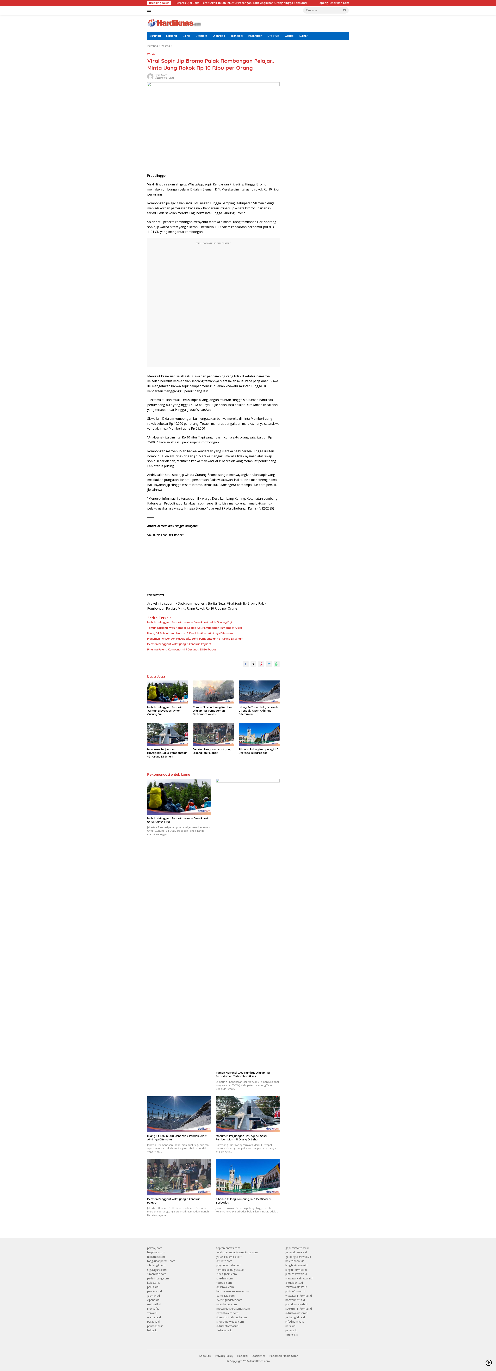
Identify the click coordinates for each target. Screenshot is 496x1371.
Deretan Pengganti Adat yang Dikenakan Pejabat (179, 644)
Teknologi (237, 36)
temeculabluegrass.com (231, 1269)
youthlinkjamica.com (229, 1257)
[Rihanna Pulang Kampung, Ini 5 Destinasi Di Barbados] (259, 734)
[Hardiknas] (174, 23)
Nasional (171, 36)
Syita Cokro (161, 75)
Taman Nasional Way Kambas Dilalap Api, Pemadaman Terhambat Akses (195, 628)
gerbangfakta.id (295, 1317)
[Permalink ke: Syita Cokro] (150, 76)
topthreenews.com (228, 1248)
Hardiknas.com (260, 1361)
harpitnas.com (156, 1252)
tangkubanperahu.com (161, 1261)
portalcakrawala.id (296, 1304)
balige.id (152, 1330)
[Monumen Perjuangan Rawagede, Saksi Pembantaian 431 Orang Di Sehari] (167, 734)
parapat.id (153, 1321)
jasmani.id (153, 1295)
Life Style (273, 36)
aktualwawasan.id (296, 1313)
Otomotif (201, 36)
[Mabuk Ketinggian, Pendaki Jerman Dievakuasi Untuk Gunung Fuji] (167, 692)
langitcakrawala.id (296, 1265)
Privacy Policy (224, 1356)
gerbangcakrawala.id (298, 1257)
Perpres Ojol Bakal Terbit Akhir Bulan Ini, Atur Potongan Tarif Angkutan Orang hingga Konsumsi (192, 3)
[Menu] (149, 10)
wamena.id (154, 1317)
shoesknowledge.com (230, 1321)
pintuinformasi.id (295, 1291)
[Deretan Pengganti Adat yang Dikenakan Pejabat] (213, 734)
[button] (345, 10)
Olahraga (219, 36)
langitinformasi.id (296, 1269)
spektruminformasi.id (298, 1308)
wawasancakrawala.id (299, 1278)
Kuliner (303, 36)
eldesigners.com (226, 1274)
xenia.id (152, 1313)
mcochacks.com (226, 1304)
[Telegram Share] (269, 664)
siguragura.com (157, 1269)
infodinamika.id (294, 1321)
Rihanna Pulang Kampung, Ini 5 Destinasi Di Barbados (181, 649)
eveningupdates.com (229, 1300)
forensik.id (291, 1335)
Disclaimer (258, 1356)
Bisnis (186, 36)
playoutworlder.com (228, 1265)
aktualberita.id (294, 1282)
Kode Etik (205, 1356)
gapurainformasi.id (297, 1248)
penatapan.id (155, 1326)
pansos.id (291, 1330)
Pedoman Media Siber (284, 1356)
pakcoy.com (154, 1248)
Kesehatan (255, 36)
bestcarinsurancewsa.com (232, 1291)
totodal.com (224, 1282)
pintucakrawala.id (296, 1274)
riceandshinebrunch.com (231, 1317)
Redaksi (242, 1356)
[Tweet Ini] (253, 664)
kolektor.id (153, 1282)
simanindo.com (156, 1274)
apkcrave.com (225, 1287)
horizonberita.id (295, 1300)
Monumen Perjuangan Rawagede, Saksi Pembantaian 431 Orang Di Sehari (195, 638)
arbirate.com (224, 1261)
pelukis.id (152, 1287)
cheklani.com (224, 1278)
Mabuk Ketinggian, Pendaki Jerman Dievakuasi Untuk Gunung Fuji (189, 622)
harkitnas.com (156, 1257)
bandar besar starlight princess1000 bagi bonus (314, 56)
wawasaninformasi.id (298, 1295)
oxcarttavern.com (227, 1313)
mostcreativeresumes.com (233, 1308)
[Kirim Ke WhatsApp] (277, 664)
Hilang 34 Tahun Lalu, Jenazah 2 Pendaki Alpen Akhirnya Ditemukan (190, 633)
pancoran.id (154, 1291)
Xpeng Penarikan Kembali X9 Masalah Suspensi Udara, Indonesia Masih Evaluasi (325, 3)
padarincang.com (158, 1278)
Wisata (289, 36)
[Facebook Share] (246, 664)
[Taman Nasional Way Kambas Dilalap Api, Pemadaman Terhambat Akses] (213, 692)
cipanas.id (153, 1300)
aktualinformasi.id (227, 1326)
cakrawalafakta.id (296, 1287)
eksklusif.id (154, 1304)
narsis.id (290, 1326)
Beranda (155, 36)
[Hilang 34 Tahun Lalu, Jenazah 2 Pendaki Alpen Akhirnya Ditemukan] (259, 692)
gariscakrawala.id (296, 1252)
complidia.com (225, 1295)
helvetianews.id (294, 1261)
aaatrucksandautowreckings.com (237, 1252)
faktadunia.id (224, 1330)
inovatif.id (153, 1308)
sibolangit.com (156, 1265)
